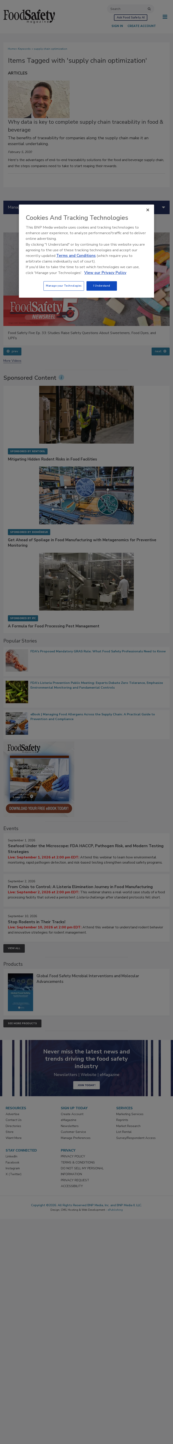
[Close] (148, 210)
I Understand (101, 285)
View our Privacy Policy (105, 272)
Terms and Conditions (76, 255)
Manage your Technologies (64, 285)
